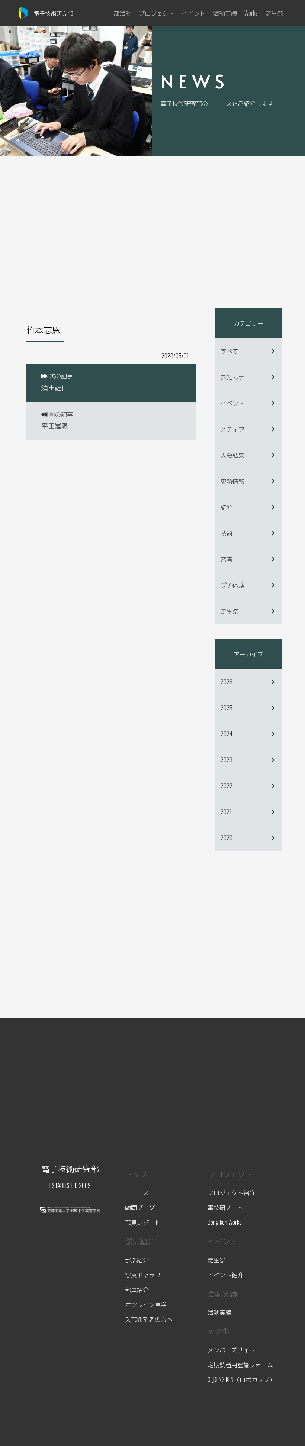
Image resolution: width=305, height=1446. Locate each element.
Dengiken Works (225, 1222)
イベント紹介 (225, 1274)
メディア (232, 429)
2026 (226, 681)
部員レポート (143, 1222)
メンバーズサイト (231, 1349)
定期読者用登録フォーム (240, 1364)
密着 (226, 559)
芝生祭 (229, 611)
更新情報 (232, 481)
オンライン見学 (146, 1304)
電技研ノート (225, 1207)
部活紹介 (137, 1259)
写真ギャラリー (146, 1274)
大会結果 (232, 455)
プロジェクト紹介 (231, 1192)
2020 (226, 837)
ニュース (137, 1192)
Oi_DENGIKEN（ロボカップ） (241, 1379)
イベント (232, 402)
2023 (226, 759)
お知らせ (232, 376)
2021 (226, 811)
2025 (226, 707)
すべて (229, 350)
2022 (226, 785)
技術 (226, 533)
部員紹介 (137, 1289)
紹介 (226, 507)
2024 (226, 733)
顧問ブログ (140, 1207)
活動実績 (219, 1312)
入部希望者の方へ (149, 1319)
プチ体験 (232, 585)
